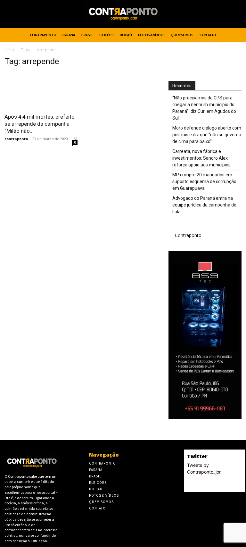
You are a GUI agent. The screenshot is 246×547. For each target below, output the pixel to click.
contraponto (16, 138)
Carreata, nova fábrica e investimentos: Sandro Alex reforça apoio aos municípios (201, 158)
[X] (225, 15)
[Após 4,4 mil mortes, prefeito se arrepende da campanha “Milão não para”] (41, 91)
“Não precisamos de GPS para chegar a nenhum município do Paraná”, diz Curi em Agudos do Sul (204, 108)
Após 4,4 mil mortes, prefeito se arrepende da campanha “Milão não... (39, 124)
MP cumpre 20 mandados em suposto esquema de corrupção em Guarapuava (204, 181)
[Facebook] (213, 15)
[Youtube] (237, 15)
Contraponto (188, 235)
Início (9, 50)
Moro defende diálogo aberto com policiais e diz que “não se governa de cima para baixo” (206, 134)
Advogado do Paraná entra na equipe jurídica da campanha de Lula (204, 205)
